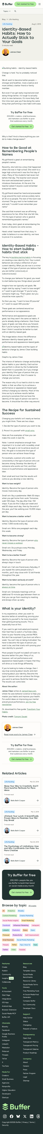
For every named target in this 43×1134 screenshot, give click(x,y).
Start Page (6, 995)
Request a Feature (30, 1029)
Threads (5, 1055)
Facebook (6, 1030)
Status (25, 1021)
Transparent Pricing (30, 1045)
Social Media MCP (9, 1013)
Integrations (6, 999)
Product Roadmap (30, 1053)
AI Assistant (6, 991)
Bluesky (5, 1026)
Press (25, 1070)
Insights (7, 978)
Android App (7, 1006)
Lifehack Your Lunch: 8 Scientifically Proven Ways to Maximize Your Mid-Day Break (21, 818)
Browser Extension (9, 1010)
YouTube (5, 1066)
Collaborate (6, 982)
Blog (3, 19)
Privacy (25, 1122)
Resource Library (29, 981)
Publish (5, 971)
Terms (32, 1122)
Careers (26, 1066)
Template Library (29, 971)
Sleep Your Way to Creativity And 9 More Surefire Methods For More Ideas (21, 788)
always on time (8, 587)
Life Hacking (13, 19)
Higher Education (8, 1090)
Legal (25, 1077)
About (25, 1062)
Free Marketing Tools (31, 991)
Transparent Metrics (30, 1042)
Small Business (8, 1079)
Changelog (27, 1025)
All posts (32, 906)
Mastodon (6, 1048)
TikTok (4, 1059)
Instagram (6, 1040)
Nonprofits (6, 1086)
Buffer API (6, 1017)
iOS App (5, 1002)
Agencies (5, 1083)
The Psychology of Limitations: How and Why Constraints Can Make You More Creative (21, 848)
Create (4, 967)
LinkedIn (5, 1044)
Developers (6, 1094)
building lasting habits (21, 257)
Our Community (29, 1004)
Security (5, 1125)
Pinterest (5, 1051)
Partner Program (29, 1073)
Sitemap (26, 1081)
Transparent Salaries (31, 1049)
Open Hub (27, 1038)
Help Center (27, 1018)
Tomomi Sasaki (20, 716)
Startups (5, 1097)
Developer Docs (29, 1008)
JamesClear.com (29, 691)
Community (6, 974)
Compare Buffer (29, 1001)
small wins (29, 430)
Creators (5, 1075)
